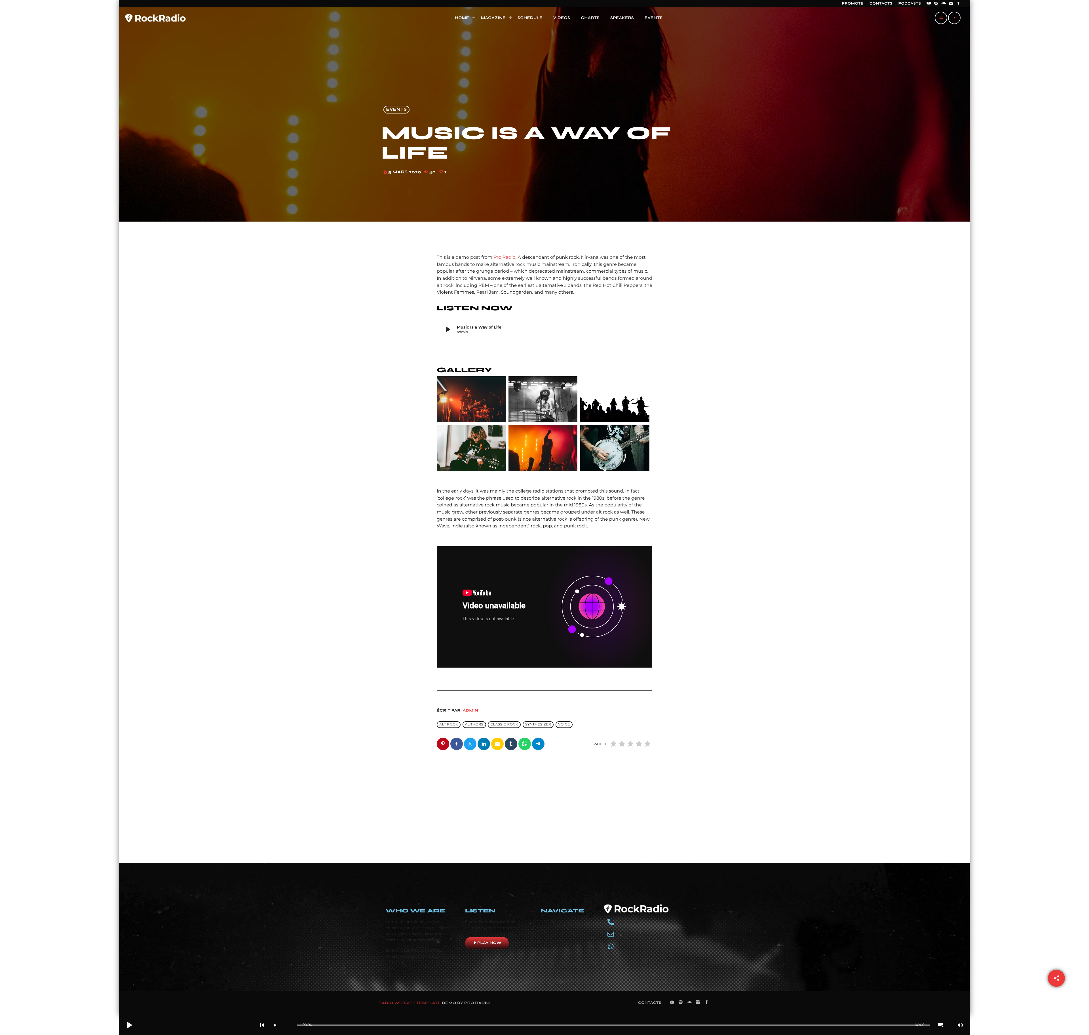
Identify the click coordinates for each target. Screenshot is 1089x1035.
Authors (474, 725)
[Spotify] (936, 4)
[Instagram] (951, 4)
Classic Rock (504, 725)
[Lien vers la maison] (155, 18)
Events (396, 109)
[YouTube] (929, 4)
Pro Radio (504, 257)
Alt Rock (448, 725)
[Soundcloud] (944, 4)
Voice (564, 725)
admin (470, 710)
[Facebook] (958, 4)
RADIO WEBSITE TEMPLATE (410, 1003)
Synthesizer (538, 725)
